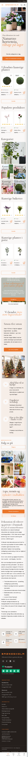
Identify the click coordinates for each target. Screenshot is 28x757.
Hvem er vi (4, 706)
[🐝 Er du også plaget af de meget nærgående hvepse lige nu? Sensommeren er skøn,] (7, 482)
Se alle (13, 101)
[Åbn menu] (2, 5)
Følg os (13, 447)
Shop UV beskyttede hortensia (13, 58)
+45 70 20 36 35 (6, 734)
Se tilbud (13, 516)
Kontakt (4, 704)
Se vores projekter (13, 349)
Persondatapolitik (14, 751)
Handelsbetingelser (6, 751)
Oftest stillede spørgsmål (8, 708)
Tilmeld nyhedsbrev (13, 511)
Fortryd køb (5, 724)
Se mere (13, 153)
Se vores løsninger (13, 304)
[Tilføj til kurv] (11, 92)
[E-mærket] (14, 661)
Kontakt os (13, 299)
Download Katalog (6, 722)
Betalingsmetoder (6, 711)
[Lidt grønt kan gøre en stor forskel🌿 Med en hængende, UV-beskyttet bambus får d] (7, 469)
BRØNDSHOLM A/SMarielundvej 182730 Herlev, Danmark (7, 738)
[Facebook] (6, 661)
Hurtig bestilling (5, 717)
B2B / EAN (4, 715)
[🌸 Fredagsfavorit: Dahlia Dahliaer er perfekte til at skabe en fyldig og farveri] (20, 482)
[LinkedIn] (10, 661)
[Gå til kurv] (24, 5)
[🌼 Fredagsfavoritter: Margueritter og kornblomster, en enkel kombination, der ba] (7, 457)
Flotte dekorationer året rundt (10, 35)
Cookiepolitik (22, 751)
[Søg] (21, 5)
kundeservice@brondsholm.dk (9, 731)
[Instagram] (3, 661)
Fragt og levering (6, 713)
